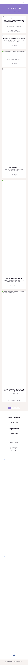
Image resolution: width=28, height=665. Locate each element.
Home (6, 11)
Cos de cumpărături (14, 433)
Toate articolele (12, 11)
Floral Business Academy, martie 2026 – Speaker (14, 38)
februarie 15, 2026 (14, 285)
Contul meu (14, 435)
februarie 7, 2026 (14, 399)
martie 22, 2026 (14, 63)
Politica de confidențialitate (14, 420)
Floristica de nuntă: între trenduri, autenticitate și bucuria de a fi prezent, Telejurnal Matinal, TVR (14, 390)
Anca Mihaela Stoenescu (15, 31)
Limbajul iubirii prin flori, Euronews (14, 278)
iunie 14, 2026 (14, 30)
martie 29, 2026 (14, 45)
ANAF (14, 424)
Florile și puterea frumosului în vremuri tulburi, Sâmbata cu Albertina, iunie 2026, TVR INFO (14, 21)
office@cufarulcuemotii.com (15, 448)
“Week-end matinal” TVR (14, 167)
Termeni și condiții (14, 422)
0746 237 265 (15, 450)
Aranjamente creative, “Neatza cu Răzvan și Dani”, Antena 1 (14, 55)
